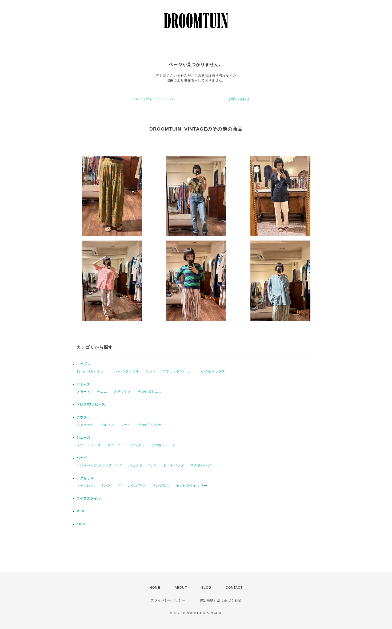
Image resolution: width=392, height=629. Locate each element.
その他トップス (213, 371)
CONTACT (234, 587)
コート (126, 425)
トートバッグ (173, 465)
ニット (151, 371)
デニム (102, 392)
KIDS (81, 524)
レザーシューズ (89, 445)
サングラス (161, 486)
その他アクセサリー (191, 486)
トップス (83, 364)
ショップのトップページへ (153, 99)
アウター (83, 417)
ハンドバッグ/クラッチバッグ (100, 465)
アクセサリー (87, 478)
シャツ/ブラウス (126, 371)
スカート (83, 392)
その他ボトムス (149, 392)
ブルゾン (107, 425)
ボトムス (83, 384)
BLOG (206, 587)
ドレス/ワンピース (91, 404)
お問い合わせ (239, 99)
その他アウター (149, 425)
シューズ (83, 437)
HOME (155, 587)
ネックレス (85, 486)
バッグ (82, 458)
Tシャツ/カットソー (92, 371)
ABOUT (181, 587)
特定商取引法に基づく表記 (220, 600)
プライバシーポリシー (168, 600)
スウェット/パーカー (178, 371)
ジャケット (85, 425)
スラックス (122, 392)
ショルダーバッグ (143, 465)
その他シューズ (163, 445)
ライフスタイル (89, 498)
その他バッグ (200, 465)
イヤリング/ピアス (131, 486)
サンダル (138, 445)
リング (105, 486)
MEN (81, 511)
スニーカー (116, 445)
